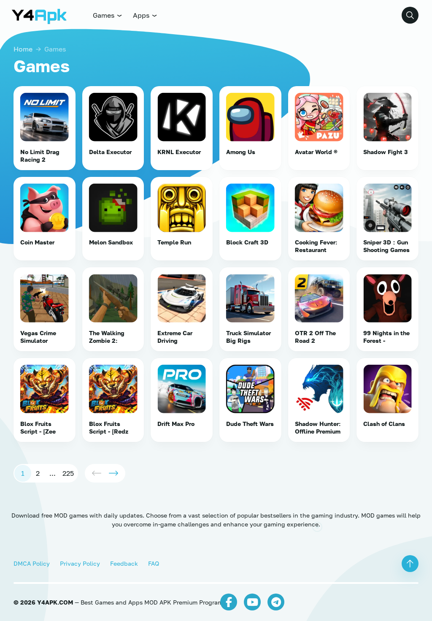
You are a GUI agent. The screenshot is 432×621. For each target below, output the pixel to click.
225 (68, 473)
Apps (142, 15)
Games (104, 15)
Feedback (124, 563)
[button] (410, 15)
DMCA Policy (32, 563)
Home (23, 49)
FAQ (153, 563)
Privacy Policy (80, 563)
